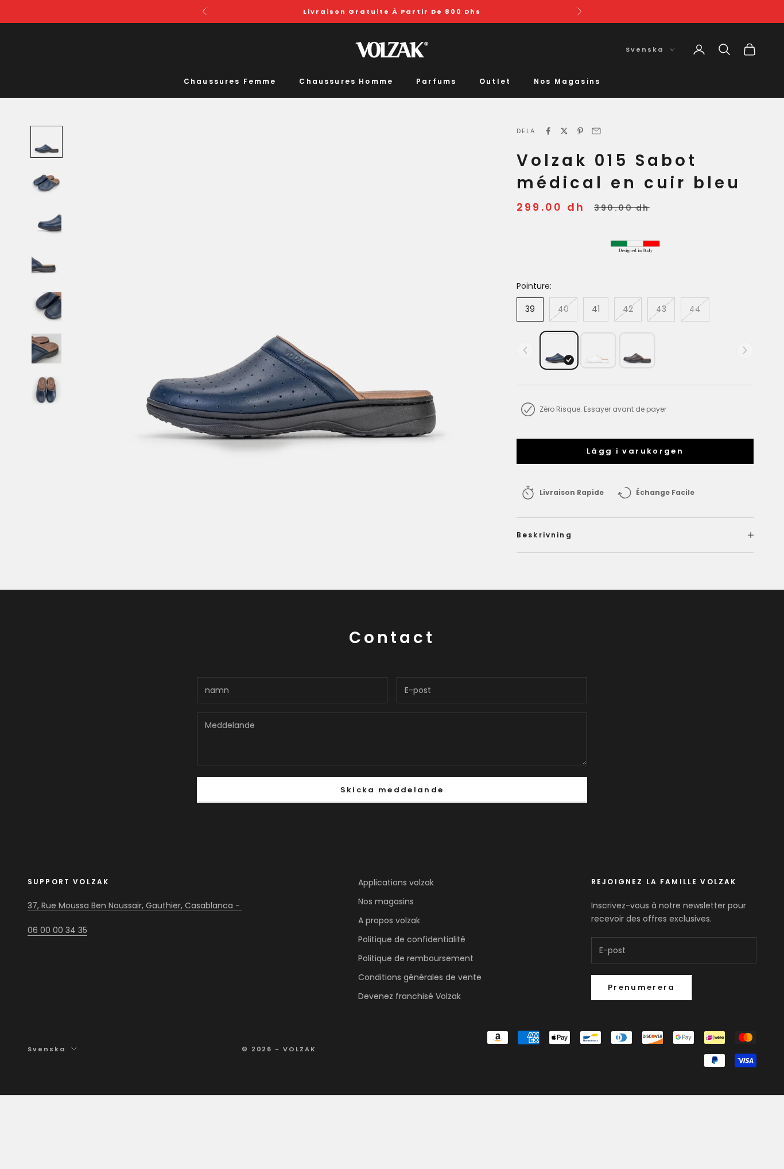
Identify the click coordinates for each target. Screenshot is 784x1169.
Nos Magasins (567, 81)
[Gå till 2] (46, 183)
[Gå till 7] (46, 390)
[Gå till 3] (46, 224)
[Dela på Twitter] (564, 131)
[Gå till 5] (46, 307)
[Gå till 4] (46, 266)
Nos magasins (386, 901)
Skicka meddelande (392, 789)
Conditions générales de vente (420, 977)
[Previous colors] (525, 350)
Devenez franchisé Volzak (409, 996)
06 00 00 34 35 (57, 930)
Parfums (436, 81)
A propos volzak (389, 920)
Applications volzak (396, 882)
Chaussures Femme (230, 81)
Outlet (495, 81)
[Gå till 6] (46, 348)
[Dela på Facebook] (548, 131)
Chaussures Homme (346, 81)
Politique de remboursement (415, 958)
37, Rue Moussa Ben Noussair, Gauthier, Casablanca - (135, 905)
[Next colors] (745, 350)
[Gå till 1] (46, 142)
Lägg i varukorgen (635, 451)
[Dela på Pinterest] (580, 131)
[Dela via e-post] (596, 131)
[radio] (559, 350)
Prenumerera (642, 987)
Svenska (644, 49)
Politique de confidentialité (411, 939)
